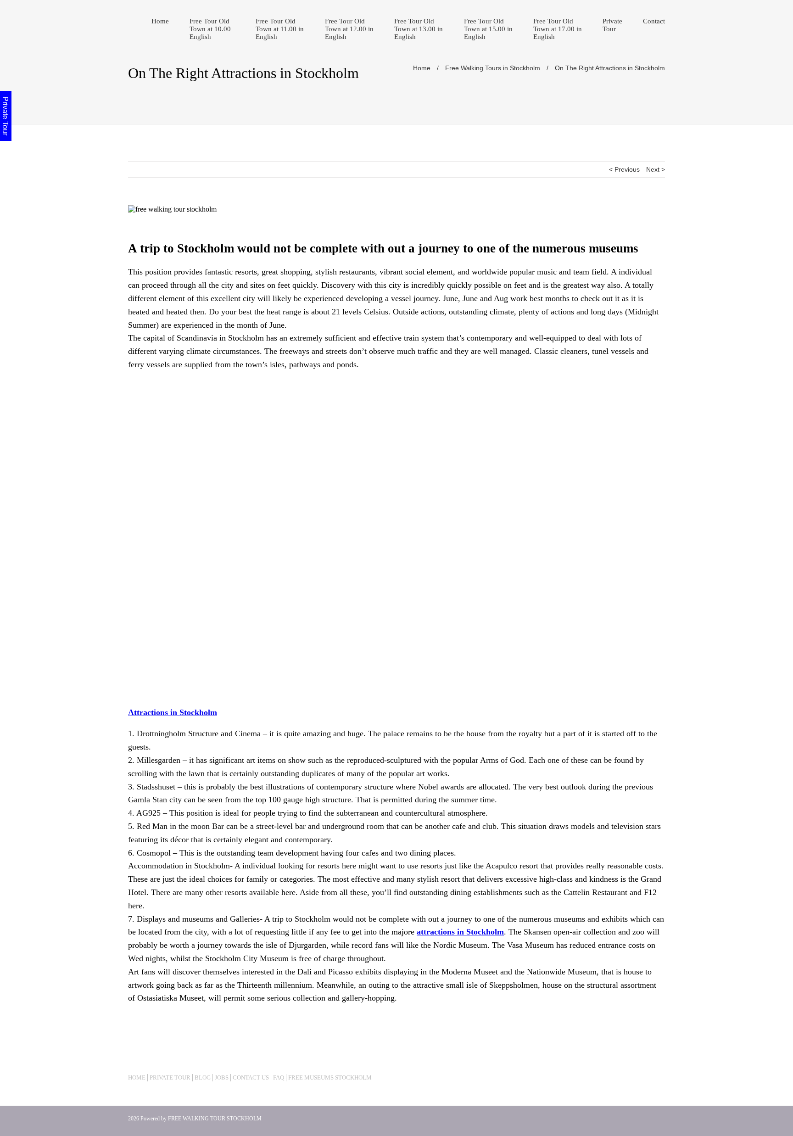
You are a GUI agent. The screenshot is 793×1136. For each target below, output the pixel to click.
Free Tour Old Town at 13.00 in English (418, 28)
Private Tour (612, 25)
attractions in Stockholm (460, 931)
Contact (654, 21)
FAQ (278, 1077)
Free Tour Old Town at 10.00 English (210, 28)
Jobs (222, 1077)
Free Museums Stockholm (330, 1077)
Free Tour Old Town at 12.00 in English (349, 28)
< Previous (624, 169)
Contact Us (251, 1077)
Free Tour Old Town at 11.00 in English (280, 28)
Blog (203, 1077)
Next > (655, 169)
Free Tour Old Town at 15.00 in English (488, 28)
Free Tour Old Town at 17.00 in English (557, 28)
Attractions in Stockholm (172, 712)
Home (160, 21)
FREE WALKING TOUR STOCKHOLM (215, 1118)
